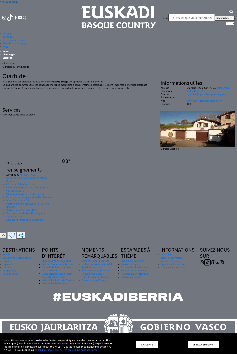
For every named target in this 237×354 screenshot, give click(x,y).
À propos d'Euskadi (170, 261)
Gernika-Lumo (10, 273)
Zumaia (6, 267)
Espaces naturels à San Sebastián (24, 219)
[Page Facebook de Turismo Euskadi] (16, 17)
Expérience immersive (172, 264)
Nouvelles (165, 254)
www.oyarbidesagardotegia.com (204, 100)
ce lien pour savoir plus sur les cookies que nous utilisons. (66, 349)
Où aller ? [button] (7, 33)
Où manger (8, 54)
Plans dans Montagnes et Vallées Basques (29, 197)
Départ (6, 51)
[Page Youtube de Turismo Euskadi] (20, 17)
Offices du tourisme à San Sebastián (25, 194)
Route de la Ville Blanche (134, 267)
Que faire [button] (7, 36)
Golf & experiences (131, 276)
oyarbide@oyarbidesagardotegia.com (207, 94)
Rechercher (222, 17)
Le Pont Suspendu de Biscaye (57, 264)
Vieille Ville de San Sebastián (57, 283)
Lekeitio (6, 261)
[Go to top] (3, 235)
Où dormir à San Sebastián (20, 184)
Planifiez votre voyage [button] (14, 43)
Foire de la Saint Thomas (95, 276)
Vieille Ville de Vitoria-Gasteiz (58, 280)
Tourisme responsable (172, 267)
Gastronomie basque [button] (13, 40)
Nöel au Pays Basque (92, 273)
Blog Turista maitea (171, 257)
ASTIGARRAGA (28, 174)
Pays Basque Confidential (135, 273)
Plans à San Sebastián (18, 200)
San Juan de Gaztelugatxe (16, 257)
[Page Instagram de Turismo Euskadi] (4, 17)
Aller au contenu (9, 1)
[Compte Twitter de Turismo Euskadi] (24, 17)
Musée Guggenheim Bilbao (56, 260)
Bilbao (6, 254)
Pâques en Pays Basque (93, 280)
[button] (231, 11)
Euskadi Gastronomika (133, 270)
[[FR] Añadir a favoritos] (11, 235)
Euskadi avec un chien (132, 260)
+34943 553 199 (195, 91)
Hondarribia (9, 270)
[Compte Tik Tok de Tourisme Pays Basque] (10, 17)
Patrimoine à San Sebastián (21, 210)
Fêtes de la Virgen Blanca (95, 270)
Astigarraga (223, 87)
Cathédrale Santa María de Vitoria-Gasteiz (56, 269)
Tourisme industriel (132, 264)
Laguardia (7, 264)
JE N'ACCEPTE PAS (203, 344)
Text (165, 17)
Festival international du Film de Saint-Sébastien (97, 265)
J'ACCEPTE (147, 344)
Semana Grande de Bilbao (95, 260)
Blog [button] (5, 46)
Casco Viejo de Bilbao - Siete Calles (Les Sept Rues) (57, 275)
